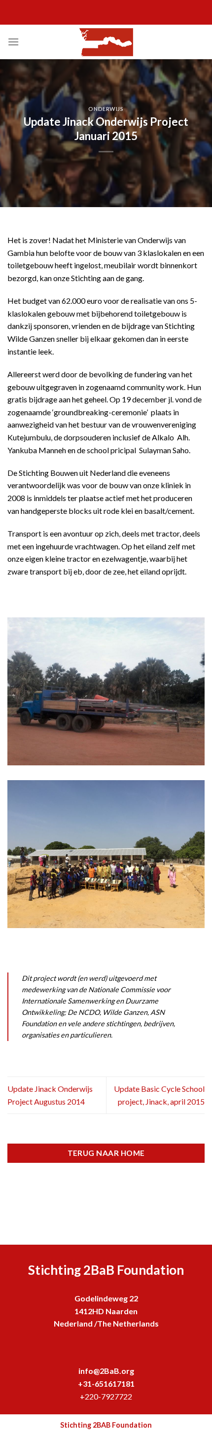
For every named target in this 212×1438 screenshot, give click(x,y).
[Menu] (13, 42)
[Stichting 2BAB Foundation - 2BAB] (106, 42)
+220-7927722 (106, 1396)
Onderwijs (105, 109)
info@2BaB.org (106, 1370)
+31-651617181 (106, 1383)
